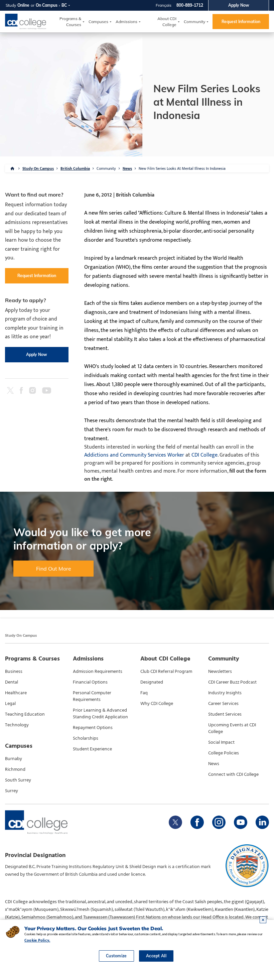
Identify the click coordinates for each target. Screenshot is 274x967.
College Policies (223, 753)
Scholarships (85, 738)
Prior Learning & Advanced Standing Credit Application (100, 713)
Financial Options (90, 682)
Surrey (11, 791)
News (127, 168)
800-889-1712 (189, 5)
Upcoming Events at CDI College (232, 728)
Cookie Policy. (37, 940)
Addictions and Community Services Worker (134, 455)
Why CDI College (156, 703)
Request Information (241, 21)
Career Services (223, 703)
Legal (10, 703)
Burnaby (13, 758)
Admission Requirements (97, 671)
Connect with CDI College (233, 774)
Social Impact (221, 742)
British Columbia (75, 168)
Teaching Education (25, 714)
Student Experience (92, 749)
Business (13, 671)
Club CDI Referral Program (166, 671)
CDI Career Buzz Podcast (232, 682)
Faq (144, 693)
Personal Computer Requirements (92, 696)
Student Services (225, 714)
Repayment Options (93, 727)
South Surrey (18, 780)
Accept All (156, 955)
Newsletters (220, 671)
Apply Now (238, 5)
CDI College (204, 455)
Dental (11, 682)
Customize (116, 955)
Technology (17, 725)
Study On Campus (38, 168)
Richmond (15, 769)
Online (23, 5)
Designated (151, 682)
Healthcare (16, 693)
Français (163, 5)
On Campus (46, 5)
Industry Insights (225, 693)
